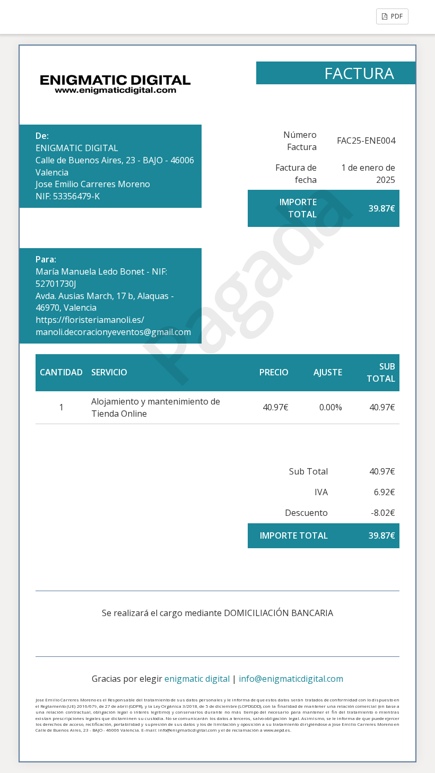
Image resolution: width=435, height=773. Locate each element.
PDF (396, 16)
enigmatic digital (197, 678)
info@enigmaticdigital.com (291, 678)
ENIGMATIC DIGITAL (77, 148)
